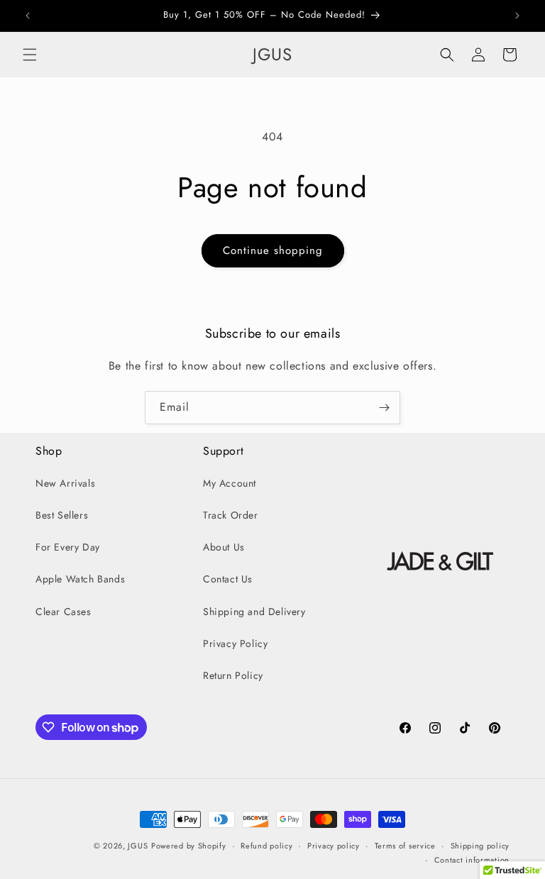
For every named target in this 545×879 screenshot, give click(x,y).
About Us (224, 547)
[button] (29, 54)
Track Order (230, 515)
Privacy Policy (235, 643)
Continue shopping (273, 250)
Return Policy (233, 675)
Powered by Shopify (188, 845)
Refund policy (266, 845)
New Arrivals (65, 483)
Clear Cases (63, 611)
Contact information (472, 860)
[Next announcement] (517, 15)
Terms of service (405, 845)
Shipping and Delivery (254, 611)
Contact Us (228, 579)
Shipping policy (480, 845)
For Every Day (67, 547)
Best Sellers (61, 515)
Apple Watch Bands (80, 579)
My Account (229, 483)
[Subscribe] (384, 407)
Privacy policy (333, 845)
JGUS (138, 845)
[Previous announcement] (27, 15)
